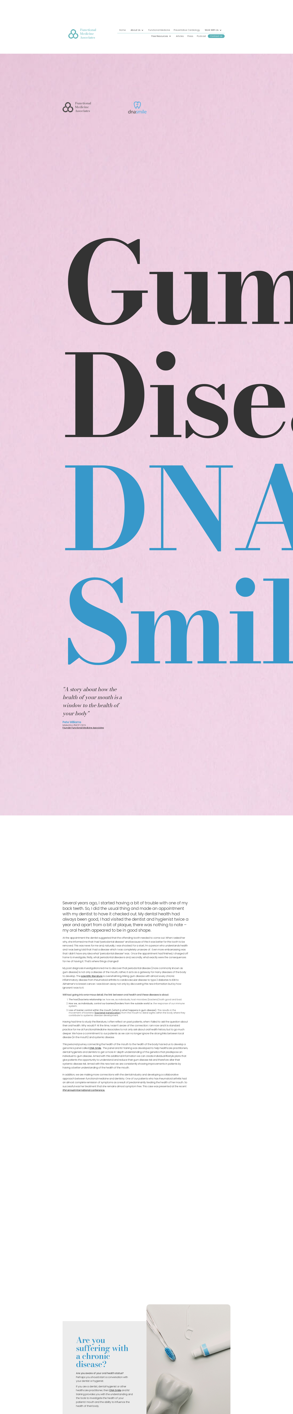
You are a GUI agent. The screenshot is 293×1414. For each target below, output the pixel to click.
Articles (180, 36)
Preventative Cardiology (187, 30)
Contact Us (216, 36)
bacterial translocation (107, 1012)
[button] (137, 30)
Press (190, 36)
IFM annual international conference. (84, 1090)
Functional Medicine (159, 30)
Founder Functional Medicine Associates (83, 727)
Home (122, 30)
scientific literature (92, 976)
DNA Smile (95, 1048)
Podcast (201, 36)
